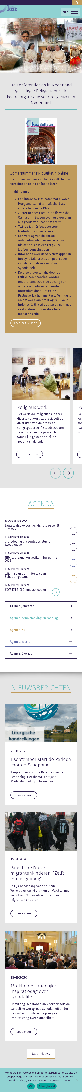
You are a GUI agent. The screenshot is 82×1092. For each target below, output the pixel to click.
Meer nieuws (41, 1053)
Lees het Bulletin (25, 323)
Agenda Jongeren (22, 606)
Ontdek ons (29, 454)
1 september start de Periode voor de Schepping (40, 762)
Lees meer (24, 795)
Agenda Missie (20, 642)
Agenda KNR (18, 630)
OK (31, 1086)
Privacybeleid (47, 1086)
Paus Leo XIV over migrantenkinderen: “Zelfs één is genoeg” (37, 873)
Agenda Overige (21, 653)
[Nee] (77, 1080)
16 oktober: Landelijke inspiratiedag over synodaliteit (33, 991)
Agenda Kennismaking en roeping (34, 618)
